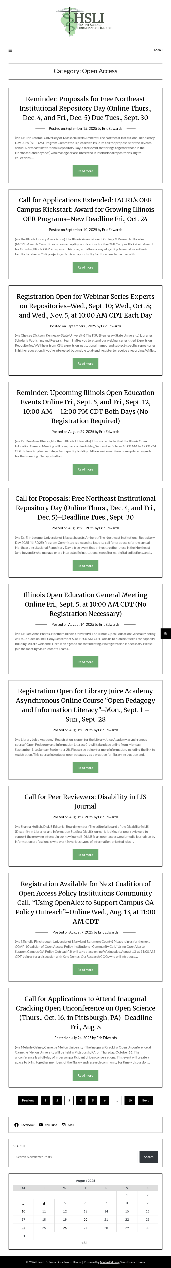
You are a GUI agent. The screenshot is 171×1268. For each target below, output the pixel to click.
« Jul (84, 1242)
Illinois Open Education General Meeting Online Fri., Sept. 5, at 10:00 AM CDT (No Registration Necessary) (85, 604)
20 (85, 1219)
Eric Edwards (112, 128)
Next (145, 1100)
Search (19, 1146)
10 (130, 1100)
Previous (28, 1100)
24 (23, 1228)
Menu (158, 50)
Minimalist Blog (110, 1262)
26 (65, 1228)
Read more (85, 171)
